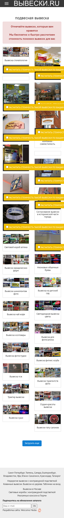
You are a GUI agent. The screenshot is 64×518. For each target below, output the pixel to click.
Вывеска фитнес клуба (47, 360)
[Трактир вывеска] (16, 389)
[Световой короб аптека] (16, 239)
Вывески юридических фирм (16, 269)
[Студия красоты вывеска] (48, 396)
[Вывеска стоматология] (16, 52)
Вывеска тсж (16, 376)
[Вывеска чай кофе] (16, 306)
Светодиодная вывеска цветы (47, 315)
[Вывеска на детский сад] (48, 282)
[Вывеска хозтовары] (16, 327)
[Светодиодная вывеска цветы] (48, 305)
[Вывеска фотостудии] (16, 347)
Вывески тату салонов (48, 427)
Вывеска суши (16, 417)
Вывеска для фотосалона (47, 338)
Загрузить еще (32, 443)
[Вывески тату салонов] (48, 419)
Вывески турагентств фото (47, 382)
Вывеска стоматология (16, 60)
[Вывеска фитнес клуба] (48, 352)
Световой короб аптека (15, 247)
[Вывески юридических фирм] (16, 260)
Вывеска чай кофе (16, 314)
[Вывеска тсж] (16, 368)
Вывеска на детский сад (48, 292)
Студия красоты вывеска (47, 405)
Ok (34, 505)
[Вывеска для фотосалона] (48, 329)
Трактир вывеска (16, 397)
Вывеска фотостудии (16, 355)
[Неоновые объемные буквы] (48, 259)
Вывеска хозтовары (16, 335)
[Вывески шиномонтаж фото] (16, 283)
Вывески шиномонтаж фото (16, 292)
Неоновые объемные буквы (47, 268)
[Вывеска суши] (16, 409)
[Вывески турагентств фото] (48, 373)
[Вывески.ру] (35, 3)
